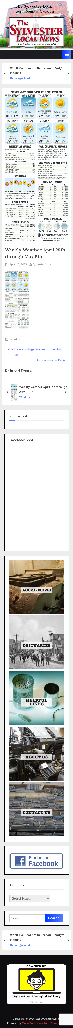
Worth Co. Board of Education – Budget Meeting (37, 70)
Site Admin (37, 1002)
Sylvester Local (43, 264)
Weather (15, 339)
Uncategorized (20, 78)
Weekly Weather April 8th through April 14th (43, 389)
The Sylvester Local (34, 6)
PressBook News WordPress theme (44, 1023)
